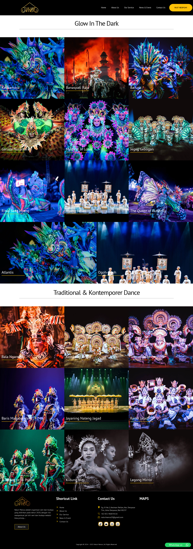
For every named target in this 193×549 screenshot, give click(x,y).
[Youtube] (106, 524)
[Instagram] (112, 524)
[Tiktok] (100, 524)
